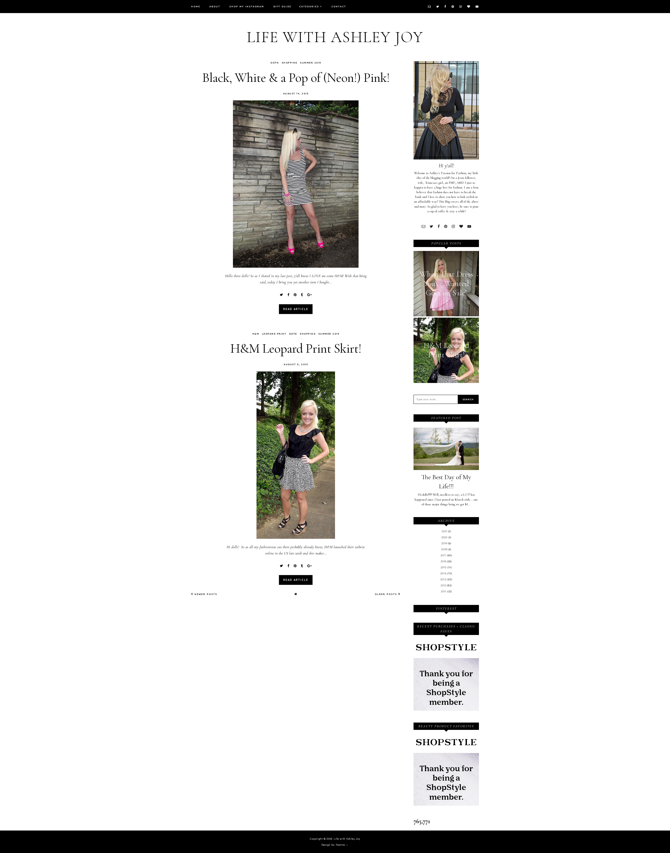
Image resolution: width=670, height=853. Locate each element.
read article (295, 309)
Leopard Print (274, 333)
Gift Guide (282, 6)
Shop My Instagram (246, 6)
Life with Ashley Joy (335, 37)
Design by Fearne (333, 844)
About (214, 6)
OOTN (274, 62)
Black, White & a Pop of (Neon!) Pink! (295, 77)
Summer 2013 (310, 62)
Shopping (289, 62)
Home (195, 6)
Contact (338, 6)
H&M (255, 333)
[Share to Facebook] (288, 295)
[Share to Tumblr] (302, 295)
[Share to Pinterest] (295, 295)
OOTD (293, 333)
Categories (309, 6)
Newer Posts (205, 594)
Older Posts (386, 594)
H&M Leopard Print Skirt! (295, 348)
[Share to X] (281, 295)
